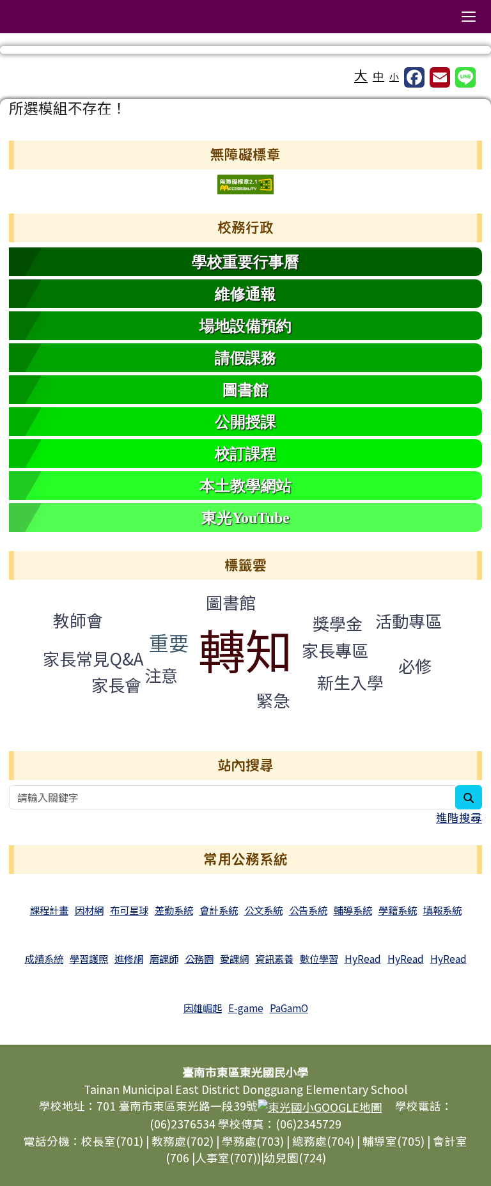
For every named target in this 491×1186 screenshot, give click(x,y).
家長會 (116, 684)
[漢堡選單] (468, 16)
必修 (415, 665)
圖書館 (231, 602)
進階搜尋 (459, 817)
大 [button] (361, 74)
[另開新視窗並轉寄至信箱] (440, 77)
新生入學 (350, 682)
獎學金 (337, 623)
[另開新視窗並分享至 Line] (465, 77)
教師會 (78, 620)
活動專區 (408, 620)
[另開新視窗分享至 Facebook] (414, 77)
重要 (169, 642)
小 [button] (394, 76)
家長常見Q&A (93, 658)
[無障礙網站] (245, 183)
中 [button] (378, 76)
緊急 (273, 700)
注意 (161, 675)
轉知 (245, 648)
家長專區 (335, 650)
